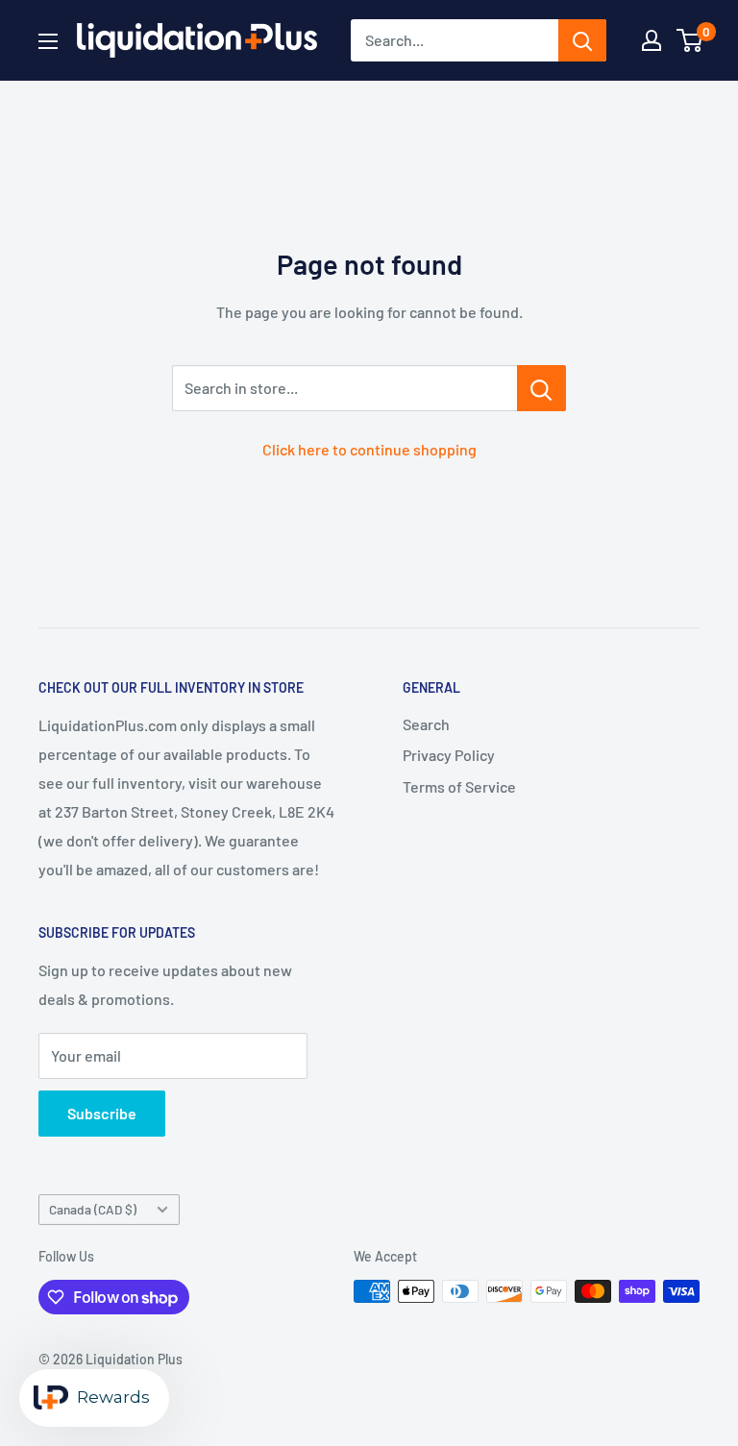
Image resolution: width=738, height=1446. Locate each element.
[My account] (651, 40)
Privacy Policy (449, 755)
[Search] (582, 40)
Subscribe (101, 1113)
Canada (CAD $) (92, 1209)
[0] (690, 40)
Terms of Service (459, 786)
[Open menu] (48, 41)
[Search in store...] (541, 388)
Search (426, 724)
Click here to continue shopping (369, 449)
